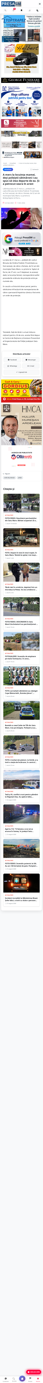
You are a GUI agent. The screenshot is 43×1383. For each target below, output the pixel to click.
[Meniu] (40, 4)
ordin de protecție (9, 478)
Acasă (5, 163)
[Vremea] (30, 10)
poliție (20, 478)
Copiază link (22, 372)
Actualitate (13, 163)
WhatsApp (13, 366)
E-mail (32, 366)
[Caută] (5, 10)
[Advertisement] (21, 315)
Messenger (32, 360)
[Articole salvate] (21, 10)
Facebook (13, 360)
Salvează (35, 169)
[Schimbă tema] (38, 10)
